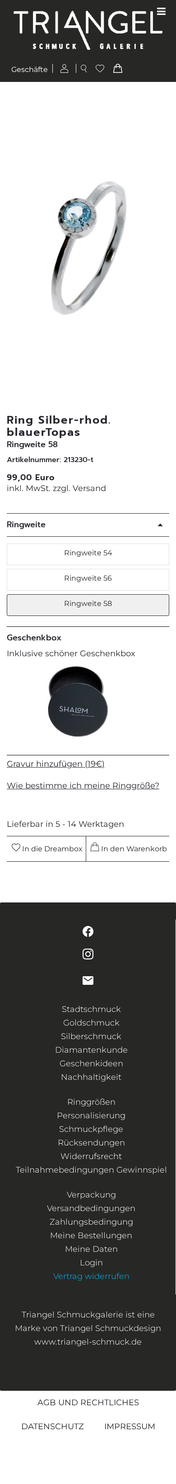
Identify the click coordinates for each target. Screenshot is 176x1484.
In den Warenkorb (133, 849)
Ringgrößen (91, 1102)
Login (91, 1263)
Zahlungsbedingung (91, 1222)
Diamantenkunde (91, 1050)
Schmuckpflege (91, 1129)
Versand (89, 488)
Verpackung (91, 1195)
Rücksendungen (91, 1143)
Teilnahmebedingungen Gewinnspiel (91, 1170)
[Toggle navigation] (161, 12)
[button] (163, 248)
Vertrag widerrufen (91, 1276)
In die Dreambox (51, 849)
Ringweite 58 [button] (88, 603)
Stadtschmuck (91, 1009)
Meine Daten (91, 1249)
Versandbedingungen (91, 1208)
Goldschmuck (91, 1023)
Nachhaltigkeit (91, 1077)
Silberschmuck (91, 1036)
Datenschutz (52, 1427)
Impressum (129, 1427)
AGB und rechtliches (88, 1403)
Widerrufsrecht (91, 1156)
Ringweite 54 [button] (88, 553)
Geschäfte (29, 70)
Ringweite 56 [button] (88, 578)
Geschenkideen (91, 1064)
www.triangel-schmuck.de (88, 1342)
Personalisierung (91, 1116)
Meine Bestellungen (91, 1236)
